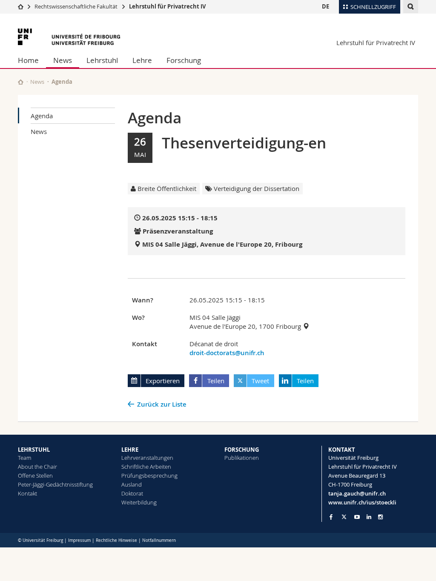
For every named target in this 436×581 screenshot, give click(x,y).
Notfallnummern (159, 540)
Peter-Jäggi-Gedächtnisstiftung (55, 484)
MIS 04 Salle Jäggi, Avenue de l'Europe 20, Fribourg (222, 244)
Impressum (79, 540)
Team (24, 457)
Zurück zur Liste (161, 404)
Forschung (183, 60)
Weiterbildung (139, 502)
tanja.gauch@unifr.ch (357, 493)
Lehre (142, 60)
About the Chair (37, 466)
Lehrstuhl (102, 60)
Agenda (42, 115)
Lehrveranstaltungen (147, 457)
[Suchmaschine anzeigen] (410, 6)
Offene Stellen (35, 475)
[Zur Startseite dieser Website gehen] (20, 81)
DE (325, 6)
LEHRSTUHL (34, 449)
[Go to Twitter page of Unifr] (344, 517)
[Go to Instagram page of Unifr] (380, 517)
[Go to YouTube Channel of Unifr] (357, 517)
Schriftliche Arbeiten (146, 466)
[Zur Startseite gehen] (20, 6)
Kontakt (27, 493)
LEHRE (129, 449)
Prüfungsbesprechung (149, 475)
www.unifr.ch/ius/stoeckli (362, 502)
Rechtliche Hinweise (116, 540)
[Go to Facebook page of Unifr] (331, 517)
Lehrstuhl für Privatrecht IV (167, 6)
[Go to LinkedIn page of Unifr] (369, 517)
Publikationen (241, 457)
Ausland (131, 484)
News (62, 60)
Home (28, 60)
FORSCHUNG (241, 449)
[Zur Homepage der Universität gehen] (69, 36)
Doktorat (132, 493)
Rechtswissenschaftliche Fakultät (76, 6)
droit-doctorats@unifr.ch (226, 352)
